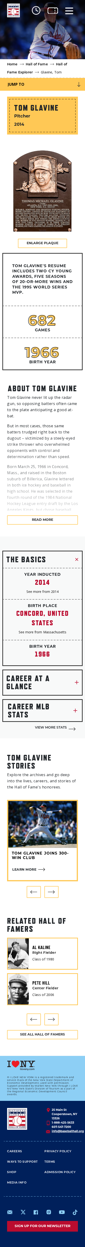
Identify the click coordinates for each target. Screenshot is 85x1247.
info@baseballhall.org (68, 1131)
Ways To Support (22, 1162)
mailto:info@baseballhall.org (10, 1212)
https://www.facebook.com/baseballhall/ (35, 1212)
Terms (49, 1162)
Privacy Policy (57, 1151)
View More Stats (51, 727)
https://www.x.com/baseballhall (22, 1211)
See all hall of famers (42, 1034)
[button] (34, 892)
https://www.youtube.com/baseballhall (62, 1212)
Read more (42, 520)
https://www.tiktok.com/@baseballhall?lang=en (75, 1212)
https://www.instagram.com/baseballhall (48, 1212)
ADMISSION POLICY (60, 1172)
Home (12, 64)
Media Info (16, 1182)
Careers (14, 1151)
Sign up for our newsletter (42, 1226)
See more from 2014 (42, 591)
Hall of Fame (37, 64)
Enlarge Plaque (42, 243)
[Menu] (69, 10)
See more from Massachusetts (43, 632)
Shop (11, 1172)
